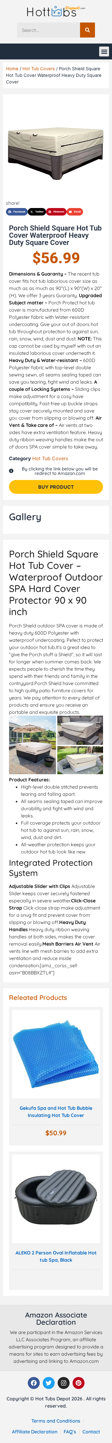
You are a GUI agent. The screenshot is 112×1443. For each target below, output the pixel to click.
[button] (104, 51)
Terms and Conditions (55, 1421)
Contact (91, 1432)
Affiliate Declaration (34, 1432)
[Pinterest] (79, 1383)
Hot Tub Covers (38, 68)
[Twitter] (49, 1383)
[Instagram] (64, 1383)
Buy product (56, 487)
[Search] (87, 30)
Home (12, 68)
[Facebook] (34, 1383)
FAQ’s (70, 1432)
